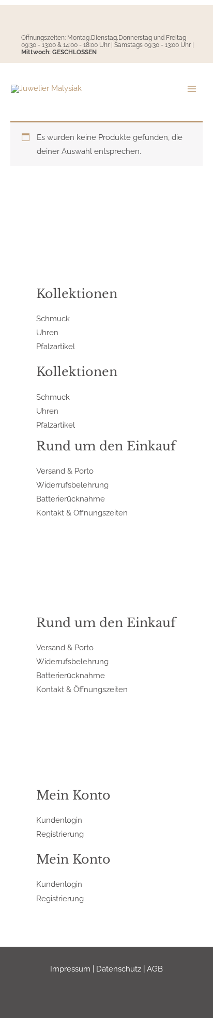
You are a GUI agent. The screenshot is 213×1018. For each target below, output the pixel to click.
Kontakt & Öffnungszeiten (82, 512)
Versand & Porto (65, 470)
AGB (155, 968)
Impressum (70, 968)
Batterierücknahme (70, 498)
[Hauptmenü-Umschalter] (191, 89)
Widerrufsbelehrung (72, 484)
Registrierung (60, 833)
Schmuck (53, 318)
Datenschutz (118, 968)
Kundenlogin (59, 820)
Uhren (47, 332)
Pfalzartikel (55, 346)
